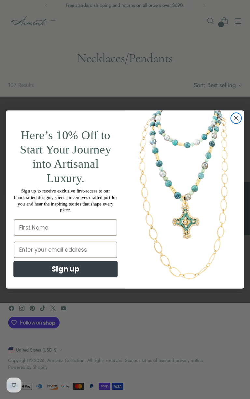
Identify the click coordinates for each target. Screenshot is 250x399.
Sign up (65, 269)
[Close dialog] (236, 118)
